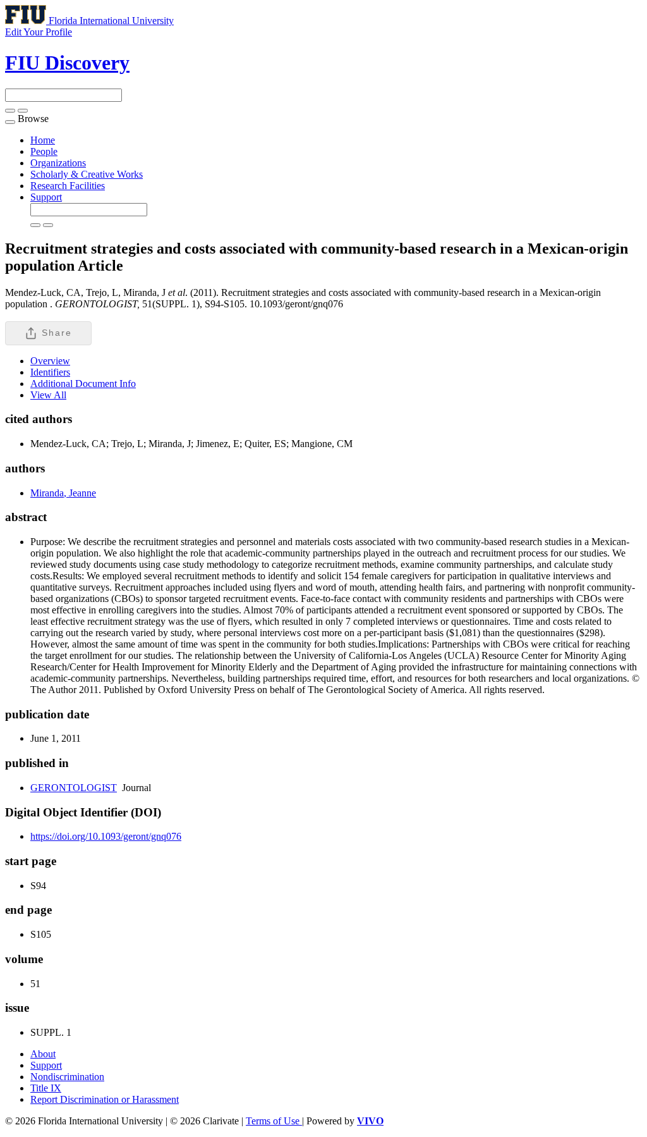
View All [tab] (48, 395)
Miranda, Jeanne (63, 493)
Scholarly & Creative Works (86, 174)
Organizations (58, 162)
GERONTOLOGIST (73, 787)
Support (46, 197)
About (43, 1053)
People (43, 151)
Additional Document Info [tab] (83, 383)
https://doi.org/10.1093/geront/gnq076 (105, 836)
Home (42, 140)
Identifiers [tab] (50, 372)
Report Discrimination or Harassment (104, 1099)
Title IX (45, 1088)
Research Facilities (67, 185)
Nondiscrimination (67, 1076)
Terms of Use (274, 1120)
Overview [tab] (50, 360)
